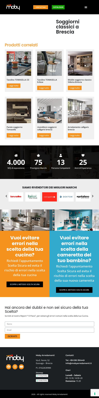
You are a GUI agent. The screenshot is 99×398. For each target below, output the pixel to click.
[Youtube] (21, 366)
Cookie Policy (42, 380)
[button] (86, 7)
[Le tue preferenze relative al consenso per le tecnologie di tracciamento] (94, 393)
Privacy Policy (42, 375)
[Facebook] (8, 366)
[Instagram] (15, 366)
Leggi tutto (13, 85)
